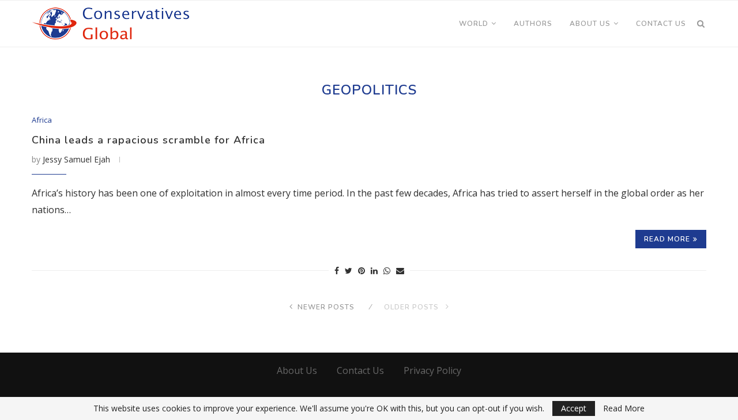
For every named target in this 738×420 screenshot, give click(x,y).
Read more (667, 239)
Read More (624, 408)
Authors (533, 23)
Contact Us (661, 23)
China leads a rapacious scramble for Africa (148, 140)
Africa (42, 120)
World (473, 23)
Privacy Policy (432, 370)
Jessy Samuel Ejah (76, 159)
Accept (573, 408)
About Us (590, 23)
